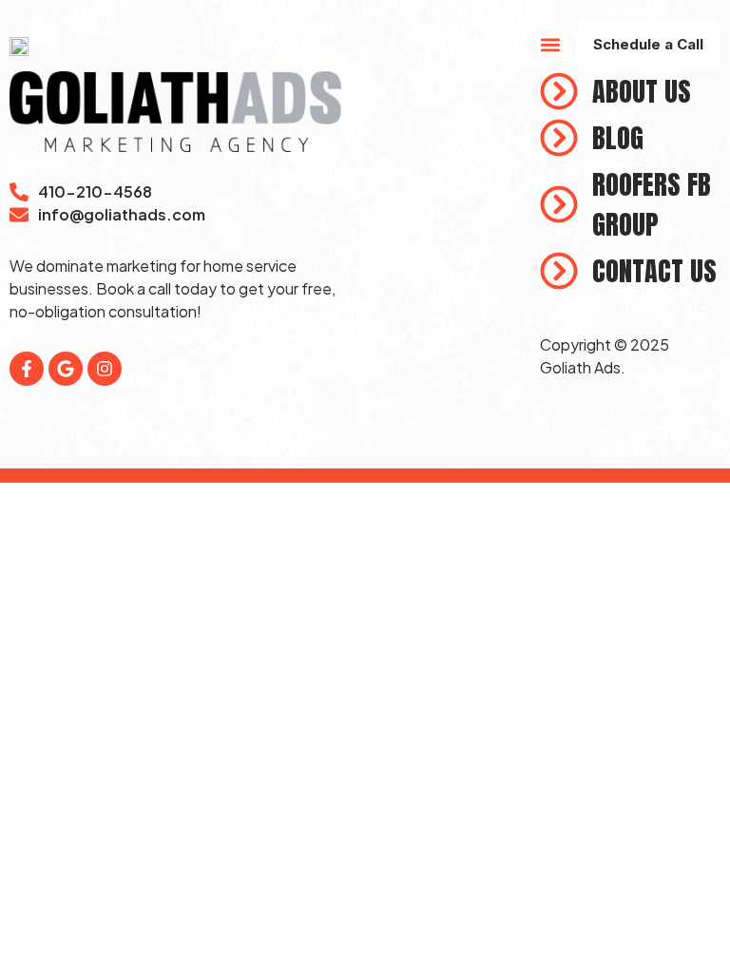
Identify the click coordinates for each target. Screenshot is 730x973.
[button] (551, 45)
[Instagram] (104, 369)
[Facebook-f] (27, 369)
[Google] (65, 369)
